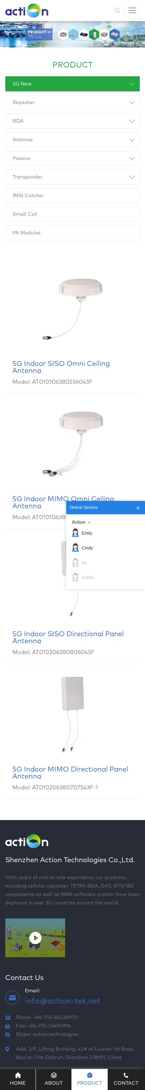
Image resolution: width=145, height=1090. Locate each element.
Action (79, 522)
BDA (18, 121)
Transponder (28, 177)
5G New (22, 84)
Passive (22, 158)
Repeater (24, 102)
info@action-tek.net (63, 1001)
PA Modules (26, 233)
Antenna (23, 139)
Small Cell (25, 214)
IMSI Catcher (28, 195)
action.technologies (55, 1034)
